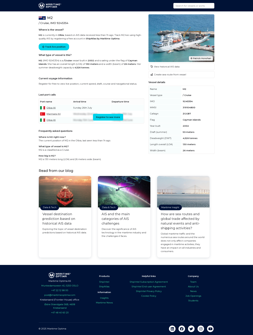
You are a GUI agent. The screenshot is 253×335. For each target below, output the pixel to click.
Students (193, 300)
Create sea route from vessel (169, 74)
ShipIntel (104, 281)
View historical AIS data (166, 66)
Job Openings (193, 295)
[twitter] (191, 328)
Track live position (55, 46)
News (193, 291)
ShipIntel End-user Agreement (149, 286)
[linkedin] (172, 328)
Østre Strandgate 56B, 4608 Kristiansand (59, 306)
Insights (104, 298)
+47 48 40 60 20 (60, 312)
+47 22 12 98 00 (59, 290)
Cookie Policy (148, 295)
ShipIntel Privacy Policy (149, 291)
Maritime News (104, 302)
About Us (193, 286)
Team (193, 281)
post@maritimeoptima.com (59, 295)
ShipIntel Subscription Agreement (149, 281)
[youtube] (210, 328)
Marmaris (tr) (54, 113)
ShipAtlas (104, 286)
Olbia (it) (51, 107)
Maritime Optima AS (59, 281)
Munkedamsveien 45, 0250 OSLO (59, 285)
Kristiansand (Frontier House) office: (60, 299)
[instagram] (201, 328)
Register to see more (108, 117)
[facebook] (181, 328)
